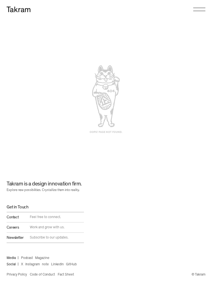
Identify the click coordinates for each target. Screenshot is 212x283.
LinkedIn (57, 264)
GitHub (71, 264)
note (45, 264)
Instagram (32, 264)
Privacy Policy (17, 274)
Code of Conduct (42, 274)
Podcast (27, 258)
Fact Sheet (66, 274)
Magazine (42, 258)
